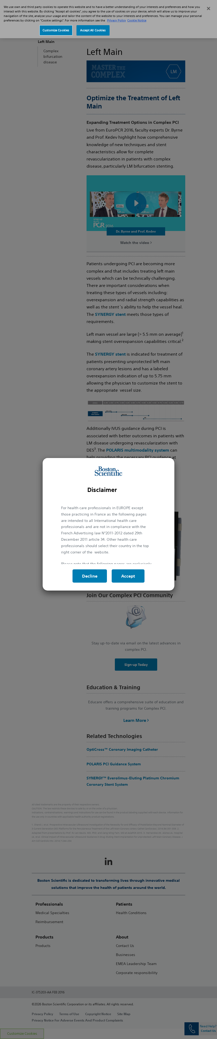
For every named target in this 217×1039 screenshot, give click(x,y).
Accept (128, 576)
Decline (89, 576)
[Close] (208, 8)
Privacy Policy (116, 20)
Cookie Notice (136, 20)
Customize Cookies (56, 30)
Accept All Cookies (93, 30)
